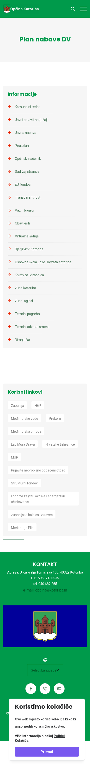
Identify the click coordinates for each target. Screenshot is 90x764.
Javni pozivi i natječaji (31, 120)
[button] (83, 9)
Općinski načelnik (28, 159)
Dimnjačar (22, 340)
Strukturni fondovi (24, 483)
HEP (38, 406)
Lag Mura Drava (23, 444)
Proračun (22, 146)
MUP (14, 457)
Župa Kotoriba (25, 288)
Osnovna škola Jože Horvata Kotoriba (43, 262)
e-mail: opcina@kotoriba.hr (45, 590)
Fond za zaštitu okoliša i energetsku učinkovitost (38, 499)
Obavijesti (22, 223)
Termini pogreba (27, 314)
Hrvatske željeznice (60, 444)
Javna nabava (25, 133)
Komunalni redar (27, 107)
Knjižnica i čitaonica (29, 275)
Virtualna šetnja (27, 236)
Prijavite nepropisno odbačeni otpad (38, 470)
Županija (17, 406)
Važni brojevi (24, 210)
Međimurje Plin (22, 528)
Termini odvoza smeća (32, 327)
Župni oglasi (24, 301)
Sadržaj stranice (27, 171)
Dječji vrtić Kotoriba (29, 249)
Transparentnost (27, 197)
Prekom (55, 418)
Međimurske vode (24, 418)
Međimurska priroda (26, 431)
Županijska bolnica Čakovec (32, 515)
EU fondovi (23, 184)
